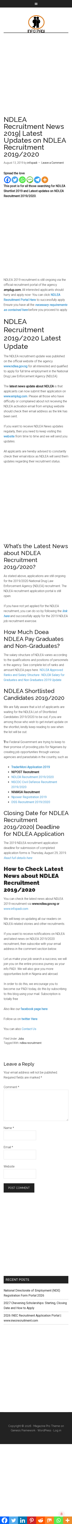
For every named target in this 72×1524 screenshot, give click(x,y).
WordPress (44, 1430)
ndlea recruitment (30, 1042)
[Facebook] (7, 179)
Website (9, 1166)
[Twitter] (15, 179)
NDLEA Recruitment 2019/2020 (32, 777)
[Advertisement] (36, 78)
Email (8, 1147)
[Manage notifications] (62, 1514)
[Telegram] (37, 179)
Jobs (21, 1038)
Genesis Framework (23, 1430)
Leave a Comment (52, 162)
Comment (11, 1087)
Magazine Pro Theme (46, 1426)
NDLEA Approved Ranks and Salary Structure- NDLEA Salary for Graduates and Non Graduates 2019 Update (34, 675)
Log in (57, 1430)
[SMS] (29, 179)
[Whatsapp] (22, 179)
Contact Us (29, 1029)
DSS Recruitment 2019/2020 (30, 802)
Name (9, 1128)
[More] (44, 179)
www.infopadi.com (16, 909)
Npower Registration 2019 (29, 797)
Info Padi (36, 24)
